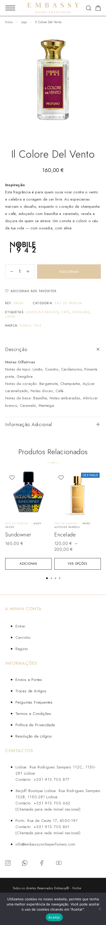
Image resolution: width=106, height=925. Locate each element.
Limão (10, 316)
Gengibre (81, 312)
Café (65, 312)
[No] (99, 908)
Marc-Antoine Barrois (72, 525)
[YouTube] (58, 862)
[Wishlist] (12, 478)
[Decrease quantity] (9, 272)
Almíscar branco (42, 312)
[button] (28, 564)
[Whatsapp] (24, 862)
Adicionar (68, 271)
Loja (24, 22)
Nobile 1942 (30, 325)
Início (9, 22)
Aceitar (54, 917)
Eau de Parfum (68, 303)
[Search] (88, 8)
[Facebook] (41, 862)
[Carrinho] (98, 9)
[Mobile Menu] (10, 8)
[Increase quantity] (30, 272)
